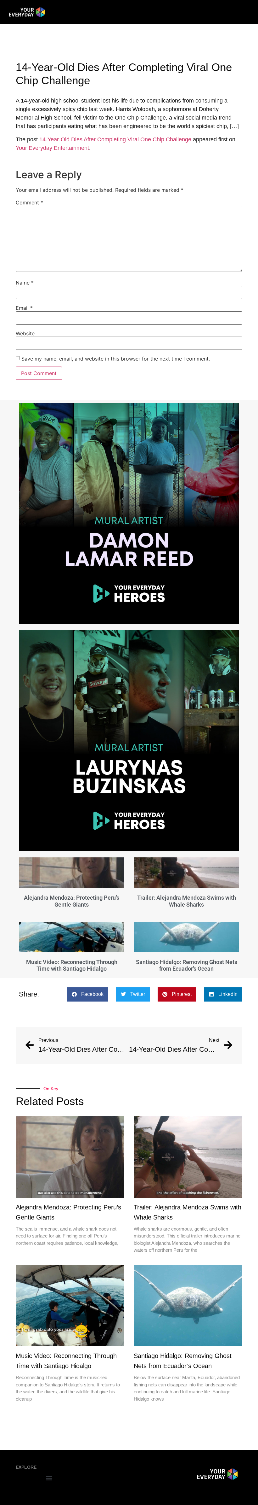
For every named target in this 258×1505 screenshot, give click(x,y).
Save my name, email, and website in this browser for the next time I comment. (115, 358)
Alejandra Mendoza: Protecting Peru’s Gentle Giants (71, 901)
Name (25, 282)
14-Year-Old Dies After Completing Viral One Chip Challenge (115, 139)
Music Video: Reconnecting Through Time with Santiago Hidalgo (71, 965)
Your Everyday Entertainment (52, 148)
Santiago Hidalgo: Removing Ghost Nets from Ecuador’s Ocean (186, 965)
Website (25, 333)
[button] (87, 994)
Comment (29, 202)
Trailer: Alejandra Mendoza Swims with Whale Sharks (186, 901)
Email (24, 307)
